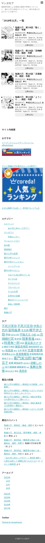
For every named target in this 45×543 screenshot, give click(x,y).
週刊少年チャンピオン (14, 262)
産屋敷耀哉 (22, 354)
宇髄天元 (25, 334)
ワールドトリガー (12, 241)
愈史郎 (18, 339)
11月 (8, 485)
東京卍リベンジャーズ (18, 300)
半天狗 (25, 330)
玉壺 (20, 350)
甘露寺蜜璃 (35, 350)
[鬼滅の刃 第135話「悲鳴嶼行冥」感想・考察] (7, 56)
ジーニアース (14, 266)
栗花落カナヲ (33, 342)
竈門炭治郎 (23, 358)
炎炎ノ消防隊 (14, 304)
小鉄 (33, 334)
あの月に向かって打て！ (19, 228)
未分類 (7, 245)
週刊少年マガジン (12, 270)
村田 (22, 343)
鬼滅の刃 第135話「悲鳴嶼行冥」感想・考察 (28, 52)
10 (24, 105)
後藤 (38, 335)
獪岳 (15, 351)
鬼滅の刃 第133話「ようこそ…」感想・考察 (28, 98)
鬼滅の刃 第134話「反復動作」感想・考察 (28, 75)
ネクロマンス (14, 283)
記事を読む (29, 45)
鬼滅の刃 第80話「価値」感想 (18, 425)
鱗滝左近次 (9, 371)
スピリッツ (9, 224)
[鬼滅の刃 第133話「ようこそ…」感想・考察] (7, 102)
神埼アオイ (7, 358)
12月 (8, 481)
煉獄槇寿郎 (34, 346)
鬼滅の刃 (18, 35)
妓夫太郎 (15, 335)
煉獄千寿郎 (9, 347)
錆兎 (27, 367)
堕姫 (8, 334)
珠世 (24, 350)
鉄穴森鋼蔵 (10, 367)
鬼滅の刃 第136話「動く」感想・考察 (28, 28)
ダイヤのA (12, 279)
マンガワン (9, 232)
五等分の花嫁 (14, 296)
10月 (8, 488)
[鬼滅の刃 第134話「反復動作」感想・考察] (7, 79)
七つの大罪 (13, 292)
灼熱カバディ (14, 237)
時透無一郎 (12, 342)
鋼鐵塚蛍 (21, 367)
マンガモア (7, 3)
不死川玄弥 (25, 326)
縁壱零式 (26, 363)
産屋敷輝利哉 (36, 354)
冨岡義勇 (14, 330)
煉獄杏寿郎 (21, 346)
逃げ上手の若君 (11, 254)
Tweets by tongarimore (12, 522)
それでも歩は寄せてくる (19, 275)
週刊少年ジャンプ (35, 33)
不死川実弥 (9, 326)
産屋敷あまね (8, 354)
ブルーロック (14, 287)
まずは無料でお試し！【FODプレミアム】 (21, 208)
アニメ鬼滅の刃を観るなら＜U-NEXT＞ (20, 166)
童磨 (11, 363)
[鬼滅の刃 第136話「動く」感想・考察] (7, 32)
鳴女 (17, 371)
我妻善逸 (28, 338)
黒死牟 (23, 370)
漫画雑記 (8, 249)
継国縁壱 (18, 363)
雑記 (6, 308)
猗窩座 (9, 350)
